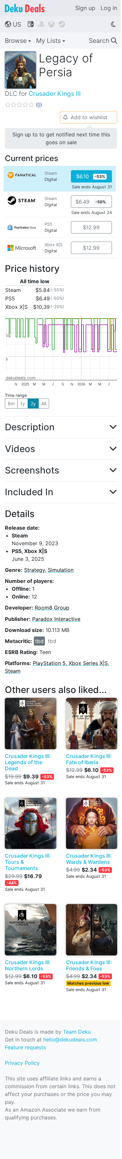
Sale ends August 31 (92, 186)
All (43, 403)
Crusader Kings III (55, 93)
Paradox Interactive (56, 619)
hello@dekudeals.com (70, 1039)
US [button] (13, 24)
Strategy (34, 570)
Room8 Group (52, 607)
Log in (109, 8)
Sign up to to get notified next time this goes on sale (61, 138)
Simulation (61, 570)
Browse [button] (16, 40)
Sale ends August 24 (91, 212)
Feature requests (25, 1047)
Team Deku (77, 1031)
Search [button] (103, 40)
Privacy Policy (22, 1063)
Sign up (85, 8)
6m (11, 403)
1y (22, 403)
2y (33, 403)
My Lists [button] (49, 40)
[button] (23, 104)
